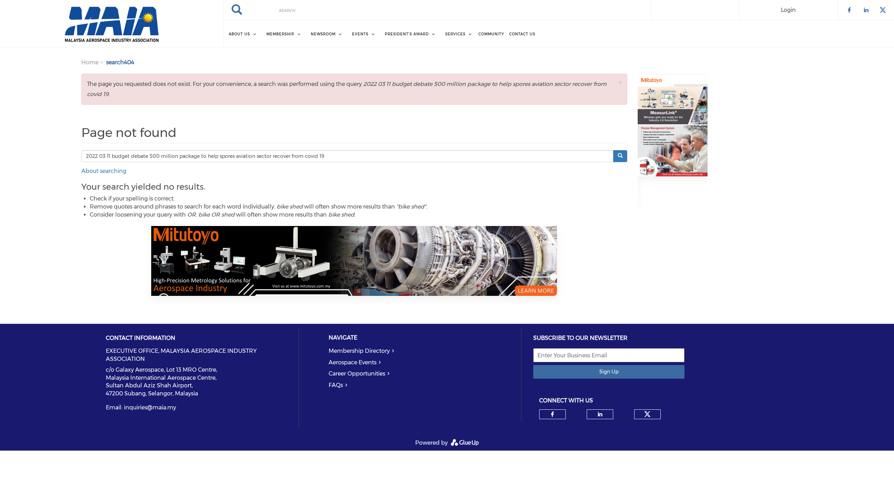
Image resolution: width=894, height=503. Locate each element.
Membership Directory (359, 351)
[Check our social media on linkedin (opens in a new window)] (599, 414)
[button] (620, 82)
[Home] (111, 24)
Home (89, 62)
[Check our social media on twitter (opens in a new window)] (647, 414)
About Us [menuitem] (239, 34)
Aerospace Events (352, 362)
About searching (103, 171)
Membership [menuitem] (280, 34)
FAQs (336, 385)
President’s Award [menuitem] (407, 34)
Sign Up (608, 372)
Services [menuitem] (455, 34)
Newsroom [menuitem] (323, 34)
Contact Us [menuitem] (522, 34)
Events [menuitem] (360, 34)
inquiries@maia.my (150, 407)
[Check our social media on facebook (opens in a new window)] (552, 414)
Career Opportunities (357, 373)
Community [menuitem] (491, 34)
